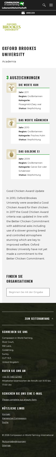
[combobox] (28, 292)
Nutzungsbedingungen (14, 441)
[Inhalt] (50, 5)
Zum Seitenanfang (37, 318)
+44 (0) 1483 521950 (12, 376)
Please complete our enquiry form (19, 399)
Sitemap (6, 445)
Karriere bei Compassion (14, 418)
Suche (5, 422)
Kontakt (6, 414)
